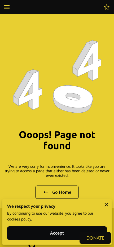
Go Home (61, 192)
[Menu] (7, 7)
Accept (57, 233)
